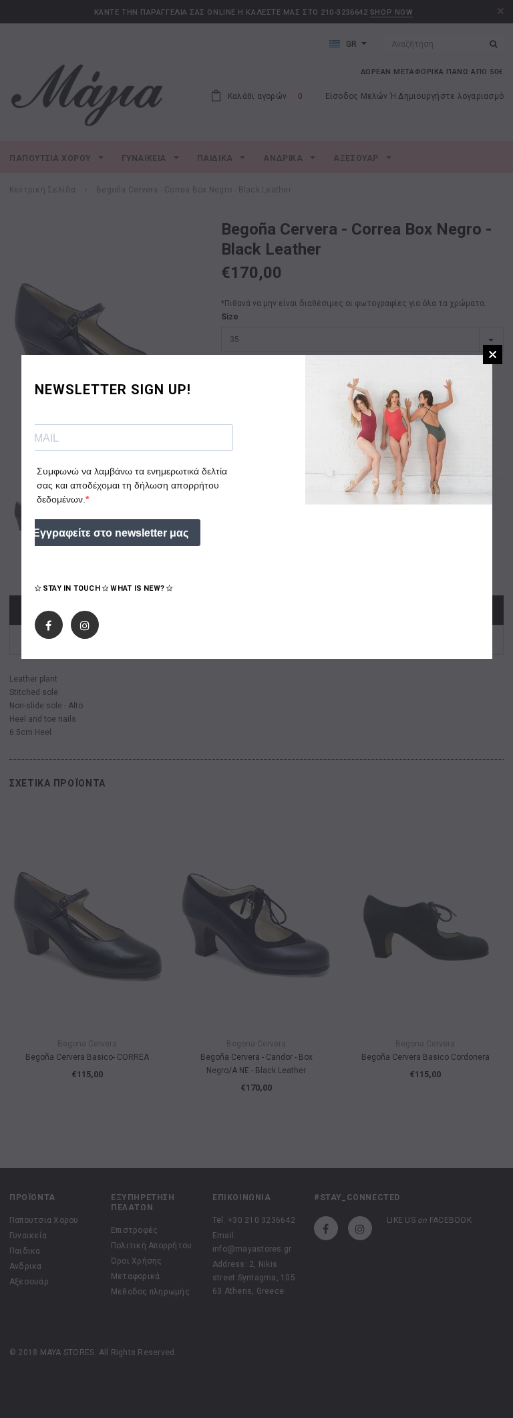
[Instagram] (85, 622)
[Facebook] (48, 622)
